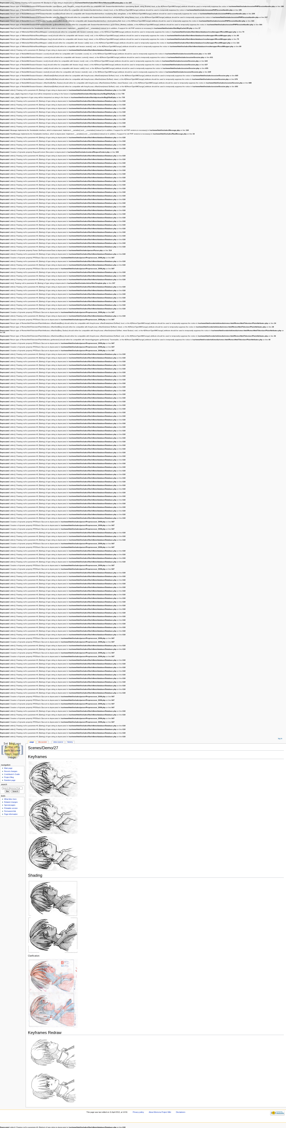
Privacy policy (138, 1112)
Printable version (11, 808)
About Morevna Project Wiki (160, 1112)
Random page (9, 780)
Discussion (42, 742)
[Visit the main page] (13, 750)
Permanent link (10, 811)
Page (32, 742)
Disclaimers (180, 1112)
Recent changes (10, 771)
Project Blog (9, 777)
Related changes (11, 802)
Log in (280, 738)
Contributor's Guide (12, 774)
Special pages (9, 805)
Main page (8, 768)
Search (4, 784)
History (70, 742)
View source (58, 742)
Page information (11, 814)
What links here (10, 799)
